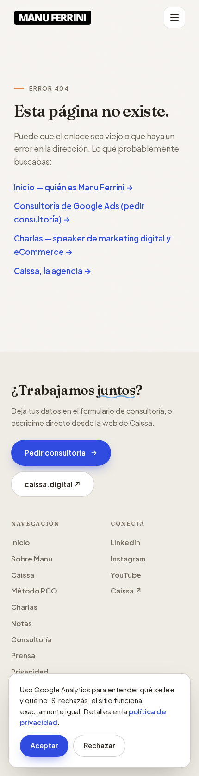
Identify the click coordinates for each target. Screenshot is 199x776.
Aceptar (44, 745)
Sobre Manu (31, 558)
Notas (21, 623)
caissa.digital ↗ (59, 487)
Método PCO (34, 590)
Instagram (128, 558)
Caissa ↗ (126, 590)
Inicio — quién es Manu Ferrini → (73, 187)
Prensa (23, 655)
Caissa (22, 574)
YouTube (126, 574)
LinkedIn (125, 542)
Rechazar (99, 745)
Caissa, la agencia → (52, 271)
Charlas (24, 606)
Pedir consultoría (55, 452)
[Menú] (174, 17)
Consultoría (31, 639)
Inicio (20, 542)
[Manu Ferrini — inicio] (52, 18)
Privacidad (30, 671)
